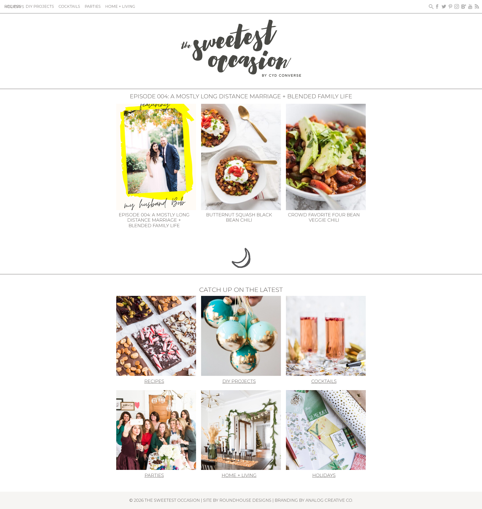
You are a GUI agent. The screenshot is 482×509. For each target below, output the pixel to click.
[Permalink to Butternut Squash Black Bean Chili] (241, 156)
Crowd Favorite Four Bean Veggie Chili (324, 217)
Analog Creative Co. (329, 500)
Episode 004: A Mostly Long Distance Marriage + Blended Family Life (154, 220)
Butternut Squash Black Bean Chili (239, 217)
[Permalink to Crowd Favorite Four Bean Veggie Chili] (326, 156)
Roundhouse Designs (245, 500)
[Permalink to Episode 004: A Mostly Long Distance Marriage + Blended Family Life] (156, 156)
